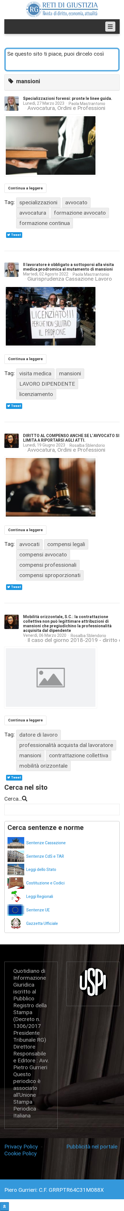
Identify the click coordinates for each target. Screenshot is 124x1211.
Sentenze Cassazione (46, 843)
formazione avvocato (80, 212)
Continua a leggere (25, 188)
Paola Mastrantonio (87, 103)
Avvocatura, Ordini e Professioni (66, 108)
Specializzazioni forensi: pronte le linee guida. (67, 99)
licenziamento (36, 394)
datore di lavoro (38, 734)
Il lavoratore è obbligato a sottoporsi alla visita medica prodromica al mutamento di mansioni (68, 267)
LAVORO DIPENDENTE (47, 384)
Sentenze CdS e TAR (45, 856)
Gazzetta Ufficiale (42, 924)
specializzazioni (38, 202)
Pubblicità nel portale (91, 1146)
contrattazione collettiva (78, 755)
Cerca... (13, 798)
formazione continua (44, 223)
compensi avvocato (43, 554)
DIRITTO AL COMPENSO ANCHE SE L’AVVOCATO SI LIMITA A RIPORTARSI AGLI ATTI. (71, 438)
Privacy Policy (22, 1146)
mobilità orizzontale (43, 765)
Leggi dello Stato (41, 870)
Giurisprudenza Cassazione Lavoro (69, 279)
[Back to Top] (4, 1206)
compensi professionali (47, 565)
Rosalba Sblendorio (87, 445)
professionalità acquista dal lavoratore (66, 745)
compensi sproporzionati (49, 575)
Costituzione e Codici (45, 883)
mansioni (70, 373)
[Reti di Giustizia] (62, 9)
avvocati (29, 544)
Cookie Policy (20, 1153)
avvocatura (32, 212)
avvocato (76, 202)
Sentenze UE (38, 910)
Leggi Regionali (39, 897)
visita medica (35, 373)
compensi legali (66, 544)
